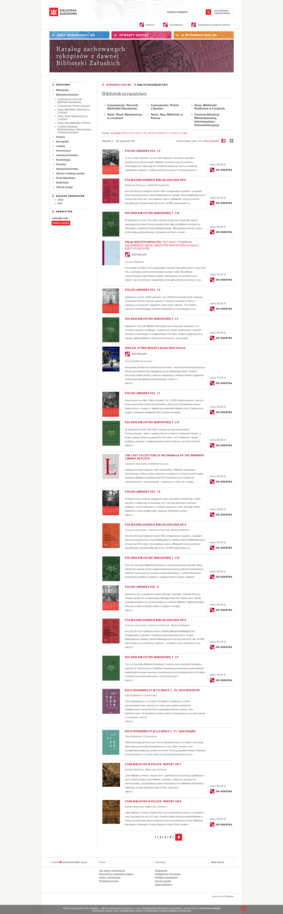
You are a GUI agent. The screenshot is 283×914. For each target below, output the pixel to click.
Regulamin (161, 870)
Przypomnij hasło (109, 881)
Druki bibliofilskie (65, 178)
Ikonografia (62, 141)
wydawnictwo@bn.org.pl (74, 862)
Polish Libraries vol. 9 (142, 587)
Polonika (61, 164)
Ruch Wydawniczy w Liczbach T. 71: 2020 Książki (160, 731)
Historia (60, 137)
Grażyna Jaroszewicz (136, 530)
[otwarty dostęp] (141, 35)
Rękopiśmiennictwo (67, 169)
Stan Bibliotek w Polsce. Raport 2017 (153, 764)
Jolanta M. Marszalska (136, 463)
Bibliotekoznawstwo (67, 94)
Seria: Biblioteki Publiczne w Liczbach (73, 111)
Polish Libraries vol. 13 (142, 151)
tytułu (193, 141)
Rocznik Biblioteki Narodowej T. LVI (152, 213)
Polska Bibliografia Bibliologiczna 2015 (155, 180)
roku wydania (210, 141)
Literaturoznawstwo (67, 155)
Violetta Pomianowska (158, 185)
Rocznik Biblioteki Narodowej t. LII (152, 657)
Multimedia (62, 182)
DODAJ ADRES (61, 223)
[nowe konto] (211, 25)
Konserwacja (63, 150)
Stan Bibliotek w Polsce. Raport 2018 (153, 801)
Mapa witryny (217, 862)
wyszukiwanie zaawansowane (222, 11)
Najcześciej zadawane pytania (116, 874)
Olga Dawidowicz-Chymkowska (141, 695)
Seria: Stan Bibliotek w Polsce (74, 122)
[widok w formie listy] (224, 140)
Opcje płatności (163, 884)
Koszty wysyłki (163, 881)
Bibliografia (62, 90)
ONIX (61, 199)
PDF (60, 203)
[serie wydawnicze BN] (79, 35)
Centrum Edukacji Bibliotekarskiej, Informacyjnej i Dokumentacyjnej (74, 129)
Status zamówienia (109, 877)
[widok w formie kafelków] (231, 140)
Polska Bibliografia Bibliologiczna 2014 (155, 524)
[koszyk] (147, 25)
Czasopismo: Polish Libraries (73, 105)
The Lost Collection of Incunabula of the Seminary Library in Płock (164, 457)
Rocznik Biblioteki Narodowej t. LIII (152, 558)
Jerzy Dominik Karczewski (138, 361)
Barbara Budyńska (134, 769)
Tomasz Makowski (134, 262)
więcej (216, 908)
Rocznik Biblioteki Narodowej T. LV (151, 318)
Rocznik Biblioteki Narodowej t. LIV (152, 422)
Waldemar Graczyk (159, 463)
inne (185, 133)
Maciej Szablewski (180, 530)
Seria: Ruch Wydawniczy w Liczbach (72, 118)
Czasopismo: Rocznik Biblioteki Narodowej (69, 101)
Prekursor (229, 896)
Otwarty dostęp (64, 187)
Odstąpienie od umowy (168, 874)
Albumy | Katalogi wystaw (70, 173)
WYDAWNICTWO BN (118, 84)
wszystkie (116, 133)
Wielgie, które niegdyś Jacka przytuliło (155, 348)
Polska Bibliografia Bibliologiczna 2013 (155, 620)
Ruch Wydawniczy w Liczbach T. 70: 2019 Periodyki (162, 690)
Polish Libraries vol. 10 (142, 491)
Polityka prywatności (166, 877)
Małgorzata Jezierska (156, 769)
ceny (200, 141)
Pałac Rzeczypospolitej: (162, 245)
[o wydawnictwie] (204, 35)
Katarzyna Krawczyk (135, 185)
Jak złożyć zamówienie (112, 870)
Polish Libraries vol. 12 (142, 289)
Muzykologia (63, 159)
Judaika (60, 146)
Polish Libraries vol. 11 (142, 393)
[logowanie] (174, 25)
